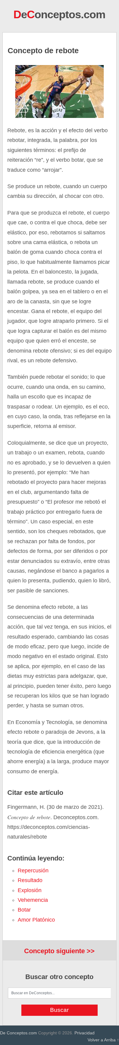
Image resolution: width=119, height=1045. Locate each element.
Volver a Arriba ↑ (103, 1039)
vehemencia (33, 900)
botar (24, 910)
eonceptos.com (59, 14)
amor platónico (36, 920)
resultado (30, 880)
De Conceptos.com (18, 1032)
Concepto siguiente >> (59, 951)
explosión (29, 890)
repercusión (33, 870)
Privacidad (84, 1032)
